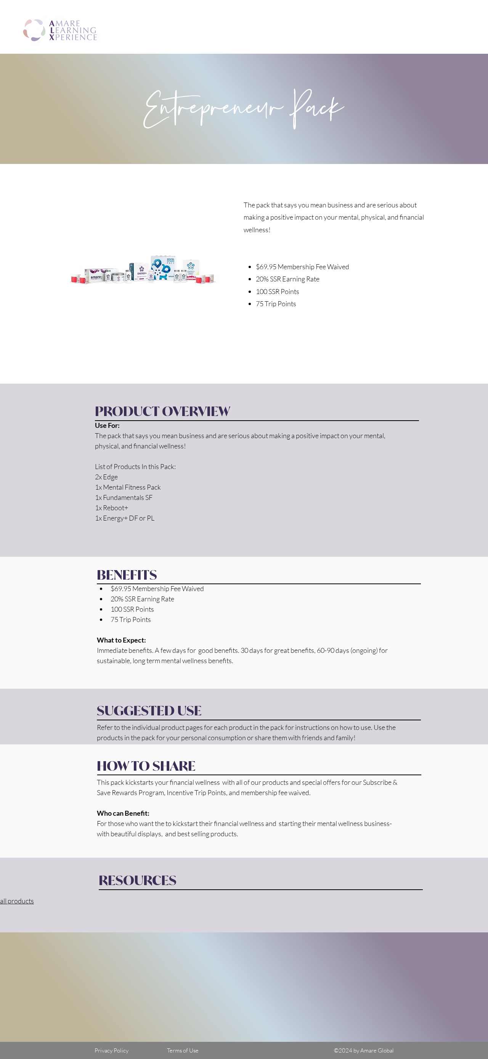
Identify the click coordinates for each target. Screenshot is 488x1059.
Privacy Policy (111, 1050)
